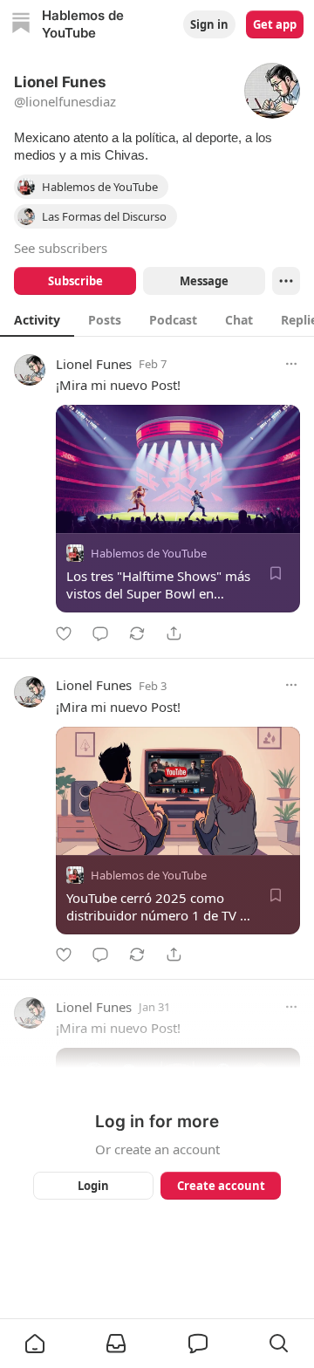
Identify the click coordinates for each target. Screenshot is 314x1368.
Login (93, 1186)
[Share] (173, 633)
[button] (35, 1344)
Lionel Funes (94, 364)
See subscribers (60, 247)
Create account (221, 1186)
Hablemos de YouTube (149, 553)
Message (204, 281)
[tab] (37, 319)
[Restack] (137, 633)
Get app (275, 24)
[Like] (63, 633)
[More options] (291, 364)
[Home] (20, 25)
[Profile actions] (286, 281)
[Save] (276, 573)
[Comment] (100, 633)
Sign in (209, 24)
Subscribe (75, 281)
